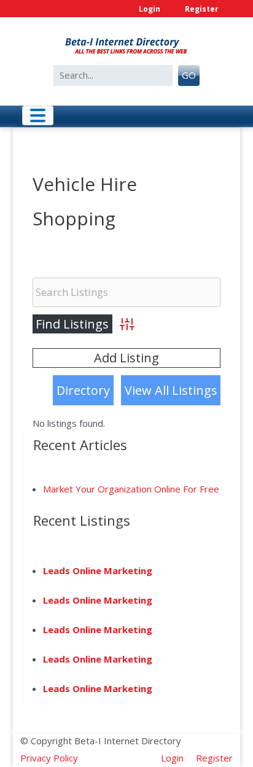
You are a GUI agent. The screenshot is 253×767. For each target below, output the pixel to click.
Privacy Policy (49, 758)
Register (202, 9)
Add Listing (126, 357)
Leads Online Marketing (97, 570)
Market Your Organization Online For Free (131, 489)
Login (149, 9)
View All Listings (171, 390)
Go (189, 75)
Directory (83, 390)
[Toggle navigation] (37, 115)
